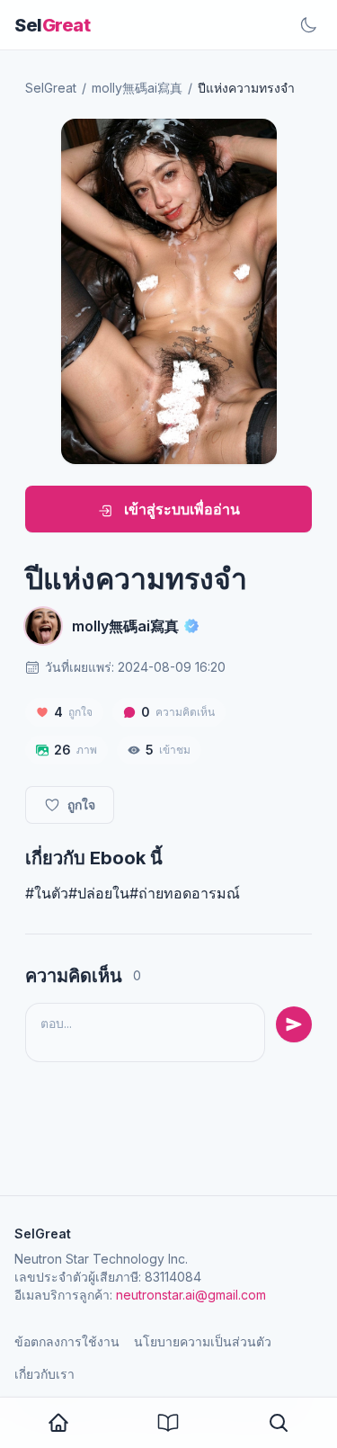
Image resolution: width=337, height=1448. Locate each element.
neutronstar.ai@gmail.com (191, 1294)
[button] (278, 1422)
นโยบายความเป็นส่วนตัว (202, 1341)
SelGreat (50, 87)
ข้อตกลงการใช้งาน (67, 1341)
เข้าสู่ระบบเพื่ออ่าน (180, 509)
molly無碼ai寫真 (137, 87)
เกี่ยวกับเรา (44, 1373)
